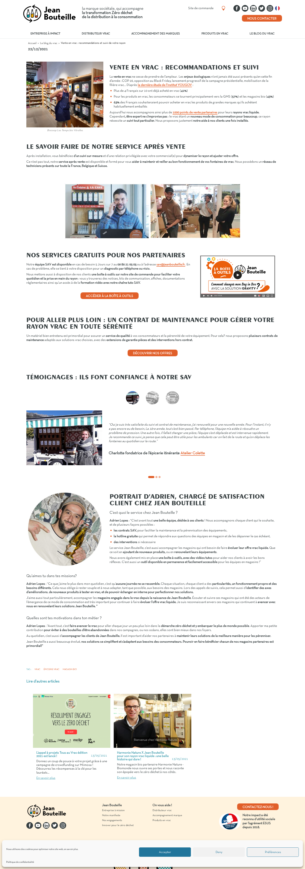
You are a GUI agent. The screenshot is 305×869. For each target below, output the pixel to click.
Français (278, 8)
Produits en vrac (214, 33)
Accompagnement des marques (155, 33)
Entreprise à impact (45, 33)
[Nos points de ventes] (223, 8)
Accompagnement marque (167, 815)
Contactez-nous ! (258, 807)
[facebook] (236, 8)
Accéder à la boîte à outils (109, 296)
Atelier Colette (193, 453)
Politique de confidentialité (20, 862)
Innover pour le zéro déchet (118, 825)
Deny (219, 852)
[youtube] (245, 8)
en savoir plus (71, 849)
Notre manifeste (111, 815)
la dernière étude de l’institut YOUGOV (165, 85)
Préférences (273, 852)
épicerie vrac (51, 669)
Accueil (32, 43)
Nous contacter (262, 18)
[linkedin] (253, 8)
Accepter (165, 852)
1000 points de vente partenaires (195, 112)
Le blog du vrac (262, 33)
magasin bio (70, 669)
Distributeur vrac (96, 33)
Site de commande (201, 8)
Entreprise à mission (113, 810)
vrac (37, 669)
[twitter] (261, 8)
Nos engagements (112, 820)
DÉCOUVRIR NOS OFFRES (152, 353)
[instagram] (269, 8)
